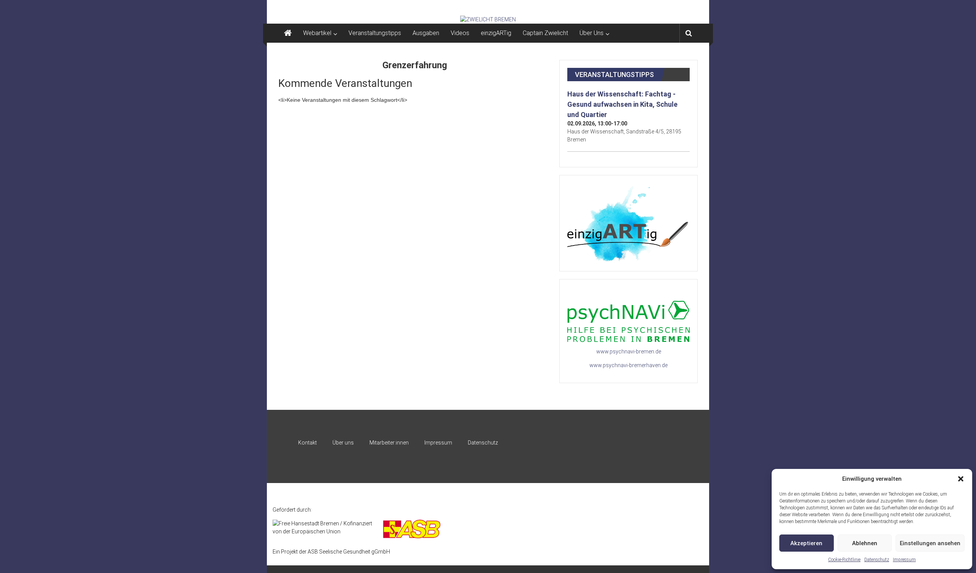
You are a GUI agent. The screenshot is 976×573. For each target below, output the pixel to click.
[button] (961, 479)
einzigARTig (496, 33)
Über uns (343, 443)
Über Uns (592, 33)
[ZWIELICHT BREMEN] (488, 19)
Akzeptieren (806, 543)
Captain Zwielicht (545, 33)
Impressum (904, 559)
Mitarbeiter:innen (389, 443)
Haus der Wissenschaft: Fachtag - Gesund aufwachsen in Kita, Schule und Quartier (622, 104)
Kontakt (307, 443)
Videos (460, 33)
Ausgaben (426, 33)
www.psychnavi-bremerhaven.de (628, 365)
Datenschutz (876, 559)
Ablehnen (864, 543)
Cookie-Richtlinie (844, 559)
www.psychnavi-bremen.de (628, 351)
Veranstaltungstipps (374, 33)
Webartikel (317, 33)
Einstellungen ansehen (930, 543)
